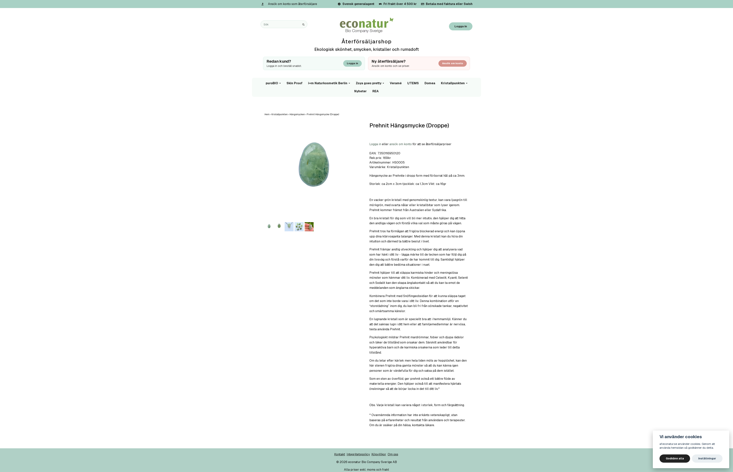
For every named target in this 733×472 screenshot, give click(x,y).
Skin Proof (294, 83)
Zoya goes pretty (368, 83)
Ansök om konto (452, 63)
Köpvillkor (378, 454)
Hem (268, 114)
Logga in (460, 26)
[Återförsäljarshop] (366, 25)
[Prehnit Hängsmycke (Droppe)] (314, 171)
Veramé (396, 83)
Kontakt (339, 454)
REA (375, 91)
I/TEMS (413, 83)
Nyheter (360, 91)
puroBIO (272, 83)
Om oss (393, 454)
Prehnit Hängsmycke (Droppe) (323, 114)
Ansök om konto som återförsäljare (292, 4)
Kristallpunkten (453, 83)
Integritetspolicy (358, 454)
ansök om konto (400, 144)
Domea (430, 83)
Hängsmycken (298, 114)
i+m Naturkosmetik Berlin (327, 83)
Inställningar (707, 458)
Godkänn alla (675, 458)
